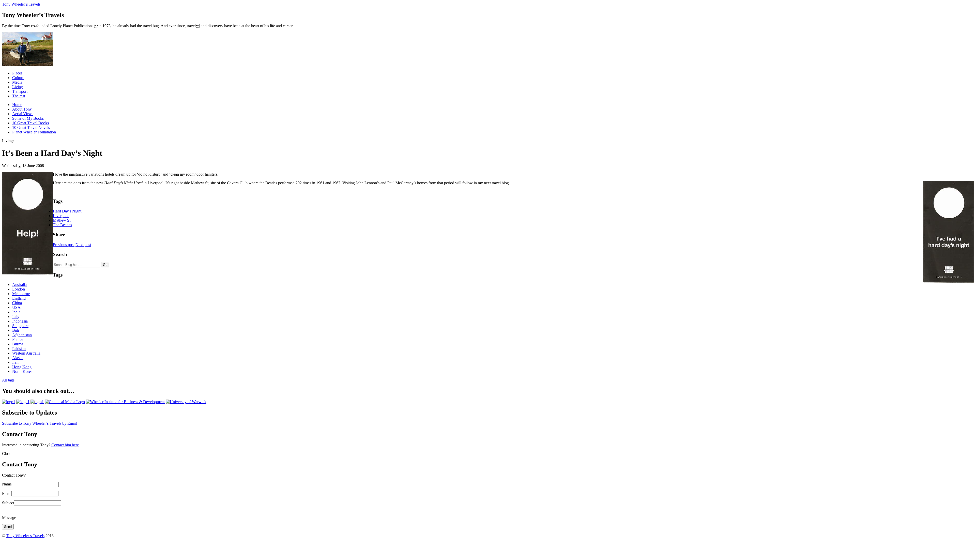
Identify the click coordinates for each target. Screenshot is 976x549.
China (17, 303)
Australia (19, 284)
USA (16, 307)
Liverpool (61, 216)
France (17, 339)
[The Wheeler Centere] (22, 402)
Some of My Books (28, 118)
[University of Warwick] (186, 402)
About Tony (22, 109)
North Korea (22, 371)
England (19, 298)
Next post (83, 244)
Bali (15, 330)
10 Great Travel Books (30, 123)
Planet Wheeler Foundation (34, 132)
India (16, 312)
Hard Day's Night (67, 211)
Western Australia (26, 353)
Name (7, 484)
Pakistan (19, 348)
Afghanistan (22, 335)
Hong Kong (22, 367)
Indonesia (20, 321)
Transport (19, 91)
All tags (8, 380)
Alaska (17, 358)
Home (17, 104)
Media (17, 82)
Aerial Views (22, 114)
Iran (15, 362)
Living (17, 87)
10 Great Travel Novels (31, 127)
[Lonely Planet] (8, 402)
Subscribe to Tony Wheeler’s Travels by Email (39, 423)
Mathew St (61, 220)
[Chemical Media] (65, 402)
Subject (8, 503)
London (18, 289)
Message (9, 517)
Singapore (20, 326)
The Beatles (62, 225)
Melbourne (21, 294)
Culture (18, 77)
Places (17, 73)
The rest (18, 96)
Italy (15, 316)
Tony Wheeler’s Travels (21, 4)
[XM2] (37, 402)
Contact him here (65, 445)
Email (6, 493)
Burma (17, 344)
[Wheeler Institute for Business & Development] (125, 402)
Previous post (63, 244)
